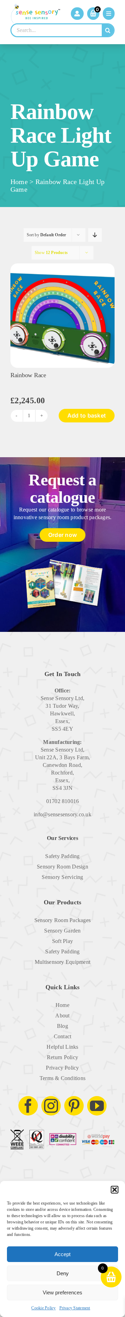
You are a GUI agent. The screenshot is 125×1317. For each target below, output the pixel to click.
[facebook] (28, 1106)
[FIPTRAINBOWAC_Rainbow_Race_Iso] (62, 266)
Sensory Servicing (62, 877)
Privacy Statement (74, 1308)
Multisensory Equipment (62, 962)
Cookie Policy (43, 1308)
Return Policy (62, 1057)
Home (19, 181)
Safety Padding (62, 856)
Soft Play (62, 941)
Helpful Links (62, 1047)
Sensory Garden (62, 931)
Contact (63, 1036)
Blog (62, 1026)
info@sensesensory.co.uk (62, 814)
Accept (62, 1254)
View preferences (62, 1292)
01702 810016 (62, 801)
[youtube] (97, 1106)
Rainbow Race (28, 375)
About (62, 1015)
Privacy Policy (62, 1068)
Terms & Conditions (62, 1078)
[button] (114, 1189)
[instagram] (51, 1106)
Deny (63, 1273)
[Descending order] (95, 235)
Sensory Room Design (62, 867)
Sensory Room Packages (62, 920)
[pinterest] (74, 1106)
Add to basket (86, 415)
